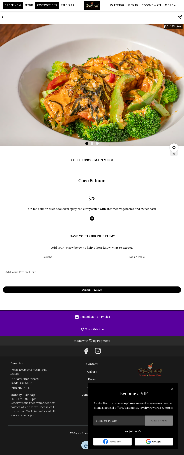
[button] (170, 5)
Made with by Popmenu (56, 340)
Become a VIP (151, 5)
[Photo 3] (97, 143)
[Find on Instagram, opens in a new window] (98, 351)
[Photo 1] (86, 143)
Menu (29, 5)
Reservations (46, 5)
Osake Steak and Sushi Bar (150, 370)
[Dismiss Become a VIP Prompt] (172, 389)
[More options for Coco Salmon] (174, 147)
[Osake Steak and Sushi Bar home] (92, 5)
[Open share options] (180, 17)
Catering (117, 5)
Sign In (133, 5)
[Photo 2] (92, 143)
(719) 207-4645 (20, 388)
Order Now (12, 5)
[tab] (47, 257)
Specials (67, 5)
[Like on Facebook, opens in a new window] (86, 351)
